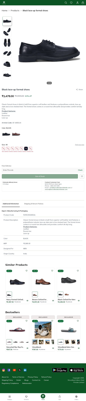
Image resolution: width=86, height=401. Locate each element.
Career (46, 380)
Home (4, 10)
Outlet (18, 380)
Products (15, 10)
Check (80, 170)
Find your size (79, 144)
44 (26, 149)
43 (21, 149)
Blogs (26, 380)
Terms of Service (18, 377)
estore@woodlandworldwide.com (56, 189)
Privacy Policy (33, 377)
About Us (5, 377)
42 (17, 149)
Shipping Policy (7, 380)
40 (8, 149)
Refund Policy (46, 377)
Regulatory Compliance (10, 383)
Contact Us (36, 380)
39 (3, 149)
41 (12, 149)
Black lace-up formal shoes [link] (35, 10)
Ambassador (27, 383)
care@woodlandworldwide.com (60, 187)
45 (30, 149)
